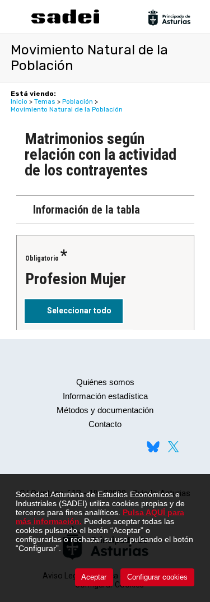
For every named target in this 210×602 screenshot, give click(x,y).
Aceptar (93, 577)
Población (77, 101)
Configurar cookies (157, 577)
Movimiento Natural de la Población (67, 109)
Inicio (19, 101)
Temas (44, 101)
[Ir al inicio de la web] (64, 22)
